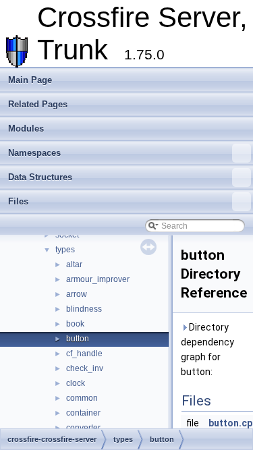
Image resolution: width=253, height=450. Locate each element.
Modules (26, 128)
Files (18, 201)
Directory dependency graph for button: (207, 349)
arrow (76, 294)
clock (75, 383)
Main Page (30, 80)
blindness (84, 309)
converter (83, 427)
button (77, 338)
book (75, 324)
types (65, 249)
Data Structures (40, 177)
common (82, 398)
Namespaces (34, 153)
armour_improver (98, 279)
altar (74, 264)
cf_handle (84, 353)
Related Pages (37, 104)
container (83, 413)
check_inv (84, 368)
